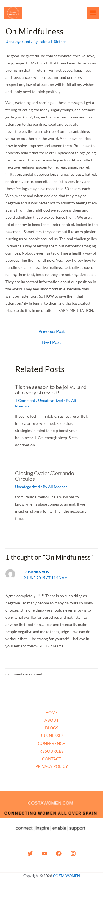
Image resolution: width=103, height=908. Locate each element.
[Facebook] (59, 853)
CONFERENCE (51, 743)
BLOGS (51, 727)
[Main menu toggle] (93, 13)
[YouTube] (44, 853)
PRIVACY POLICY (51, 766)
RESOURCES (51, 750)
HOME (51, 712)
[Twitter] (30, 853)
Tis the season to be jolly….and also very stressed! (51, 389)
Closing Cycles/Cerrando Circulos (44, 476)
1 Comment (25, 400)
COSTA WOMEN (66, 876)
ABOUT (51, 720)
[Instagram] (73, 853)
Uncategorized (17, 41)
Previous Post (51, 331)
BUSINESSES (51, 735)
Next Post (51, 342)
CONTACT (51, 758)
